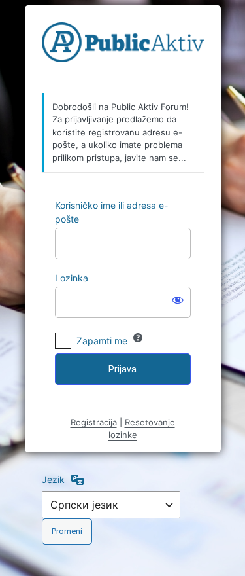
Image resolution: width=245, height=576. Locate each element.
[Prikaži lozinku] (178, 300)
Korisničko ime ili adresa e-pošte (111, 212)
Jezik (53, 479)
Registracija (94, 422)
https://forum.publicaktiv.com (123, 49)
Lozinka (71, 277)
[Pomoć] (138, 338)
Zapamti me (101, 340)
